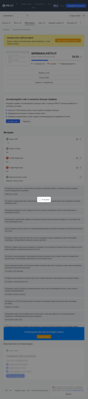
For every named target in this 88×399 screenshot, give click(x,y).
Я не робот (46, 199)
